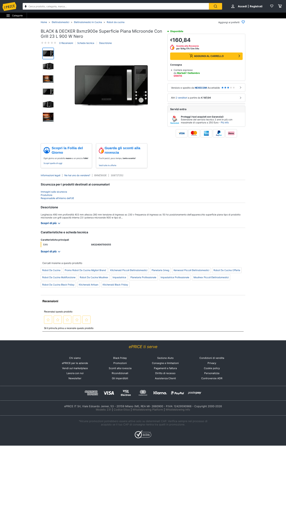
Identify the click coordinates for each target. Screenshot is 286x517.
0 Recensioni (66, 43)
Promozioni (120, 363)
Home (44, 22)
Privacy (212, 363)
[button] (111, 86)
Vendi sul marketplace (75, 368)
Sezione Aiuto (165, 358)
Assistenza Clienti (165, 378)
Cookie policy (212, 368)
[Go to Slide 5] (48, 104)
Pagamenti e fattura (165, 368)
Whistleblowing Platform (147, 409)
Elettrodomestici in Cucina (88, 22)
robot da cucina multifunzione (58, 277)
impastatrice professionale (175, 277)
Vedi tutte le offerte (107, 165)
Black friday (120, 358)
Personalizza (211, 373)
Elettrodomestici (60, 22)
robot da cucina (51, 270)
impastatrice (119, 277)
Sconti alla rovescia (120, 368)
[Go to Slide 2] (48, 66)
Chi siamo (75, 358)
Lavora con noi (75, 373)
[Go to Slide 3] (48, 79)
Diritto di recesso (165, 373)
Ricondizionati (120, 373)
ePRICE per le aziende (75, 363)
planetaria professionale (143, 277)
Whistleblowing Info (178, 409)
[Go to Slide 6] (48, 117)
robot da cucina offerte (227, 270)
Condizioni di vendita (211, 358)
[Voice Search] (25, 6)
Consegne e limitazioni (165, 363)
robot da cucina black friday (58, 284)
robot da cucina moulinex (94, 277)
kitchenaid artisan (88, 284)
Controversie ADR (211, 378)
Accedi (242, 6)
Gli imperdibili (120, 378)
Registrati (256, 6)
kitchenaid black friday (115, 284)
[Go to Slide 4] (48, 92)
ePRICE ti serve (143, 346)
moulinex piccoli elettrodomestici (211, 277)
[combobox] (116, 6)
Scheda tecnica (85, 43)
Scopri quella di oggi (53, 163)
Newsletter (75, 378)
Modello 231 (103, 409)
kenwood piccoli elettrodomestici (191, 270)
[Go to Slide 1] (48, 53)
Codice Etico (122, 409)
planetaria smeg (160, 270)
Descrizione (105, 43)
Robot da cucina (115, 22)
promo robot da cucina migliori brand (85, 270)
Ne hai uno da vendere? (77, 175)
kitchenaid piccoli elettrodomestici (128, 270)
